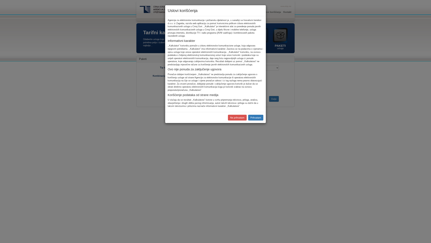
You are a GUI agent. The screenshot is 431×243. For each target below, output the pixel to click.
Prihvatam (255, 117)
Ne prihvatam (237, 117)
